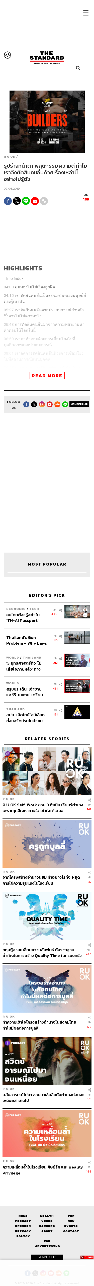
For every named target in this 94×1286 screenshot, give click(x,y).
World (12, 657)
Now (71, 1221)
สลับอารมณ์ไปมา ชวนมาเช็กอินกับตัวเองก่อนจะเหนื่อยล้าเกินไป (43, 1097)
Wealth (47, 1216)
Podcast (23, 1221)
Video (47, 1221)
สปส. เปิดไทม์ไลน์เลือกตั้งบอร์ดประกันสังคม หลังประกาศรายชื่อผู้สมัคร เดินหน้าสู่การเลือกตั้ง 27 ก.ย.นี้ (25, 717)
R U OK (10, 156)
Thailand (32, 657)
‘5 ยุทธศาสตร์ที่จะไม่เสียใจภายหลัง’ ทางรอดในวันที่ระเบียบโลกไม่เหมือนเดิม (25, 666)
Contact (71, 1231)
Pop (71, 1216)
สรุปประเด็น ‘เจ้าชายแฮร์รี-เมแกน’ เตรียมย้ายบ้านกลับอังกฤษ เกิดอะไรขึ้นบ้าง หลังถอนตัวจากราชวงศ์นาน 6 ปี (26, 692)
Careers (47, 1226)
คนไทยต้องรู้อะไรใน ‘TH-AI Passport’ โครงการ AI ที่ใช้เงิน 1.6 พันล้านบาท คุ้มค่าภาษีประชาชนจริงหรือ (26, 617)
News (23, 1216)
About (47, 1231)
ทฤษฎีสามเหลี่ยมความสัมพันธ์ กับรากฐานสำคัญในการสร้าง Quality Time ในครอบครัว (42, 952)
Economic (16, 608)
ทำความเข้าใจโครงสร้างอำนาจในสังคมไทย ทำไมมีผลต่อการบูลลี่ (39, 1025)
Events (71, 1226)
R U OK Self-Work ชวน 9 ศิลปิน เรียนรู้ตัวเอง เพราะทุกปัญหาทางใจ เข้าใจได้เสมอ (43, 807)
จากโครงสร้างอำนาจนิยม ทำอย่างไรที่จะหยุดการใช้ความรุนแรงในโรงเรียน (41, 880)
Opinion (23, 1226)
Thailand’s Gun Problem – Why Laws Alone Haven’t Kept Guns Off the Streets (26, 640)
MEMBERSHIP (79, 404)
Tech (34, 608)
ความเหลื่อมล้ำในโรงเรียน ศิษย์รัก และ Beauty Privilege (43, 1169)
